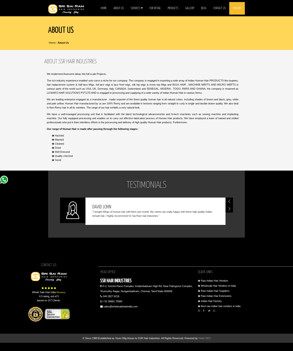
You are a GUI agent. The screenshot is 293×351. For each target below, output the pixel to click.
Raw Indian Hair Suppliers (214, 290)
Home (104, 8)
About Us (118, 8)
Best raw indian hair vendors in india (220, 306)
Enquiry (237, 8)
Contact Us (219, 8)
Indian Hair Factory (211, 301)
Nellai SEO (204, 338)
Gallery (189, 8)
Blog (203, 8)
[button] (229, 201)
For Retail (155, 8)
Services (136, 8)
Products (173, 8)
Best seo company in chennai (146, 311)
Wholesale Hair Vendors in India (218, 285)
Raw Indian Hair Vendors (214, 280)
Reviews (60, 292)
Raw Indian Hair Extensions (215, 295)
